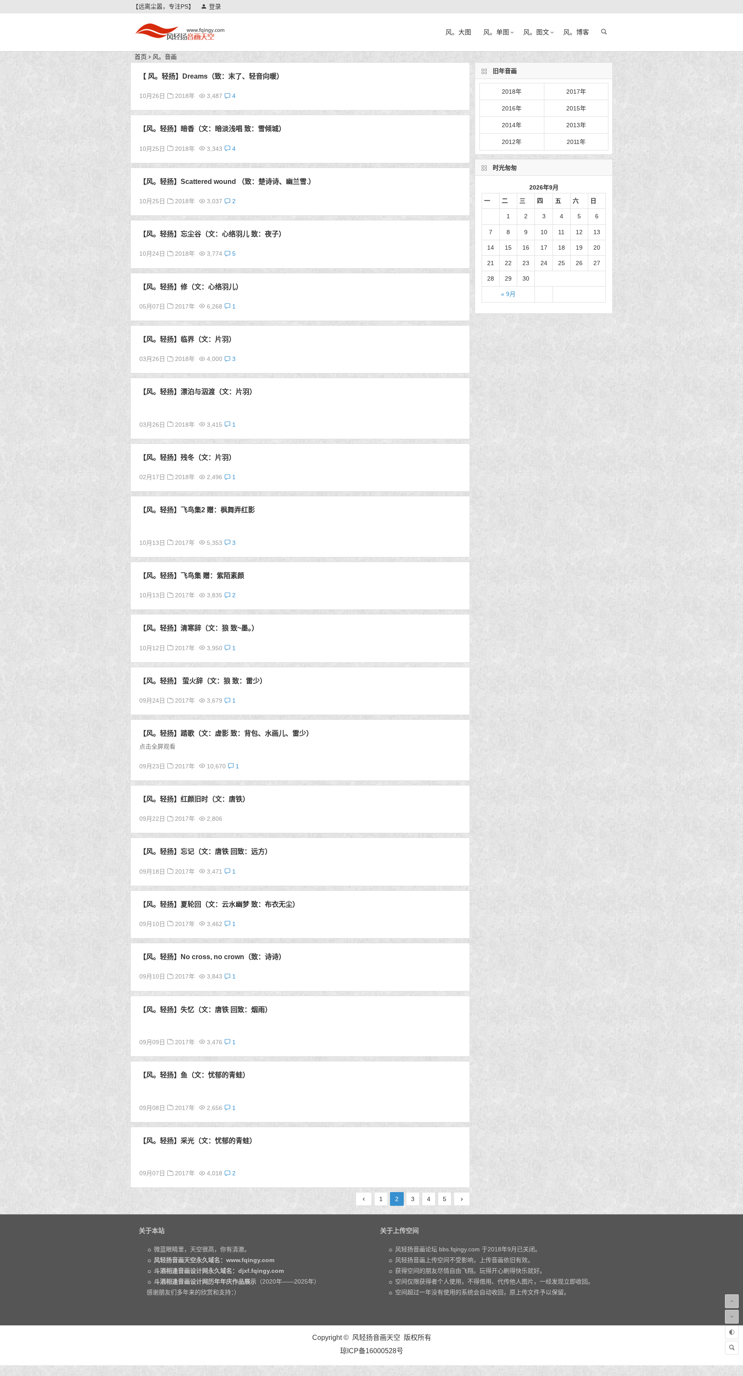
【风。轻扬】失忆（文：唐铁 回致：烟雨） (205, 1009)
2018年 (185, 95)
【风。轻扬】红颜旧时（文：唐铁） (194, 799)
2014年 (512, 125)
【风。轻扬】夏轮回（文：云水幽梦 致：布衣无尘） (219, 904)
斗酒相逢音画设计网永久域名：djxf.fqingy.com (219, 1270)
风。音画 (165, 56)
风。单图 (496, 32)
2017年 (185, 306)
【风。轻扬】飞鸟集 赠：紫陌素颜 (191, 575)
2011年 (576, 141)
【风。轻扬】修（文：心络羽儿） (191, 286)
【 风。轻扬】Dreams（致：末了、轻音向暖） (211, 76)
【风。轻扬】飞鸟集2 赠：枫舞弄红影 (197, 510)
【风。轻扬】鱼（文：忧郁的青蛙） (194, 1075)
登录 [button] (215, 6)
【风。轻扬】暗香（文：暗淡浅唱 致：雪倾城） (212, 128)
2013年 (576, 125)
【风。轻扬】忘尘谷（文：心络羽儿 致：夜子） (212, 234)
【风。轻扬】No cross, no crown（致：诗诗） (212, 956)
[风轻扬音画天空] (179, 39)
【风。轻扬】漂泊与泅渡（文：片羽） (197, 391)
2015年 (576, 108)
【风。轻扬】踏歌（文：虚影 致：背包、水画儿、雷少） (226, 733)
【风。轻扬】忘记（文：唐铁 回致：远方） (205, 851)
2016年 (512, 108)
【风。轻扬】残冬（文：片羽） (187, 457)
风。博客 (576, 32)
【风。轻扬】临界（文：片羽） (187, 339)
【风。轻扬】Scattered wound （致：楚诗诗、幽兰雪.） (227, 181)
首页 (141, 56)
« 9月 (508, 293)
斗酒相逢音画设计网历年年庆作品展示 (205, 1281)
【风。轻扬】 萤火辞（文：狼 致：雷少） (203, 681)
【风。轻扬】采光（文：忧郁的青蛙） (197, 1140)
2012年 (512, 141)
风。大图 (458, 32)
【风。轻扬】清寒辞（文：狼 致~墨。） (198, 628)
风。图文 (536, 32)
